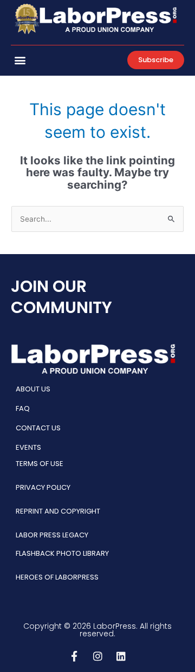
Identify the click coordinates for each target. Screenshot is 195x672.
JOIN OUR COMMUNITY (61, 297)
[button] (20, 60)
